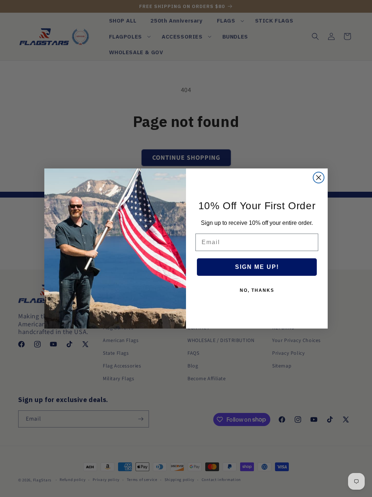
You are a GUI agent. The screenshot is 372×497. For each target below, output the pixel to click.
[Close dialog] (318, 177)
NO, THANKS (257, 290)
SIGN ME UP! (257, 267)
